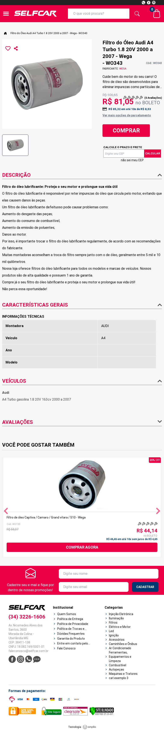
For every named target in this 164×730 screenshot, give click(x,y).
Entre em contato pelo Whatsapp (72, 644)
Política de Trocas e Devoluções (70, 629)
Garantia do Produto (71, 638)
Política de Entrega (70, 619)
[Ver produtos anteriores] (6, 511)
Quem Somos (66, 614)
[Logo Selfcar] (35, 13)
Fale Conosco (66, 648)
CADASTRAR (145, 587)
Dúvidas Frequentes (71, 633)
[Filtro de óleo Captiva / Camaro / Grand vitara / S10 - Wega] (82, 484)
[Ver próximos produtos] (158, 511)
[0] (156, 13)
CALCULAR (152, 153)
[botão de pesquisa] (137, 14)
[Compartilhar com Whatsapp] (16, 48)
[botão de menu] (6, 13)
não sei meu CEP (132, 160)
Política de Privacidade (72, 624)
